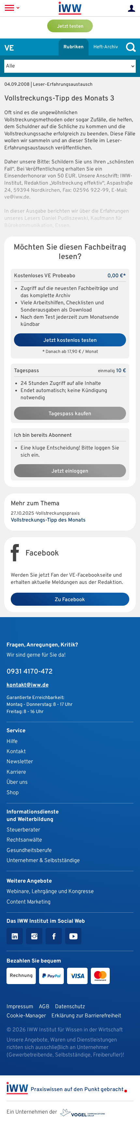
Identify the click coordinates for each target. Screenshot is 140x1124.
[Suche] (129, 47)
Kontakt (16, 751)
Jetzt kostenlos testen (70, 340)
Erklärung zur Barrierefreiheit (86, 1015)
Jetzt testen (70, 26)
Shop (13, 792)
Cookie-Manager (26, 1015)
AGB (44, 1006)
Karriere (16, 772)
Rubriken (73, 47)
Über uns (17, 782)
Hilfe (12, 741)
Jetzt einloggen (69, 471)
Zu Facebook (70, 600)
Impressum (20, 1006)
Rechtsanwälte (24, 840)
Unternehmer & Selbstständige (43, 860)
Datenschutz (70, 1006)
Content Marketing (28, 902)
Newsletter (20, 761)
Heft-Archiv (105, 47)
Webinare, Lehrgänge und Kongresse (50, 891)
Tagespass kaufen (70, 414)
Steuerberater (23, 830)
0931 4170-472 (30, 672)
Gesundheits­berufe (29, 850)
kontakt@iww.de (28, 685)
